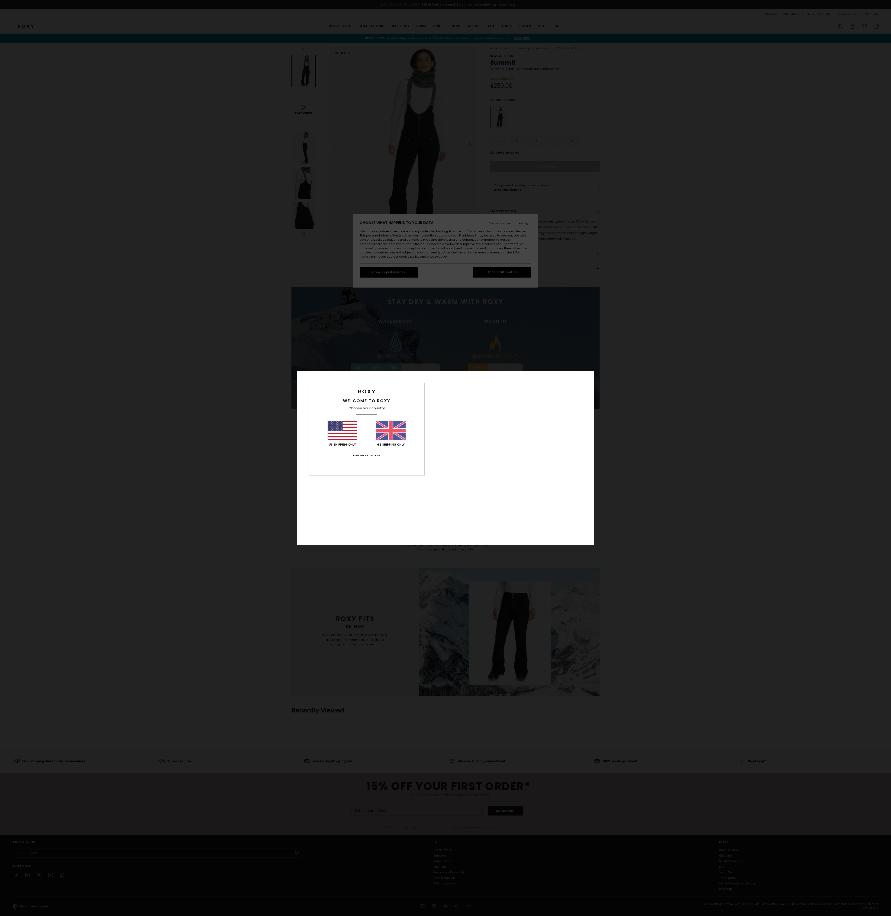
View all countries (366, 455)
